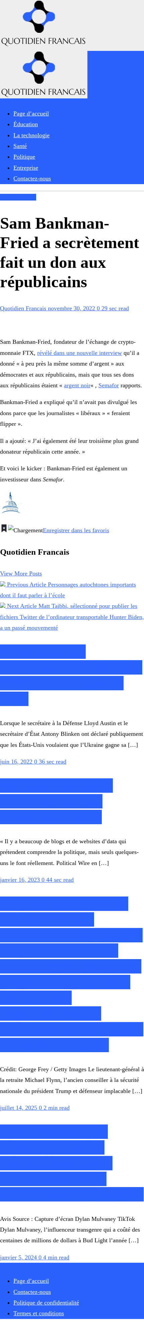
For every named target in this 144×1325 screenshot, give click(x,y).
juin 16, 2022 (17, 761)
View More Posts (21, 573)
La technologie (18, 197)
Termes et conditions (38, 1313)
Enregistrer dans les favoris (76, 530)
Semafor (108, 385)
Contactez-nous (32, 1292)
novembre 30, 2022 (72, 308)
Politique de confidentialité (46, 1302)
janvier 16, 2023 (21, 879)
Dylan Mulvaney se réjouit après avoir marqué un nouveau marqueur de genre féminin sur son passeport (72, 1163)
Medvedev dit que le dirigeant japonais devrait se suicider (56, 801)
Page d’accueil (31, 1280)
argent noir (77, 385)
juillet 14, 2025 (19, 1107)
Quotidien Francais (24, 308)
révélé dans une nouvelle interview (79, 352)
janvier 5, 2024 (19, 1257)
